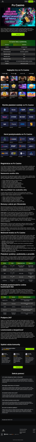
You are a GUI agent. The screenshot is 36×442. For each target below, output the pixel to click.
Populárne (4, 73)
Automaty (30, 73)
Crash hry (21, 73)
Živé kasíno (13, 73)
